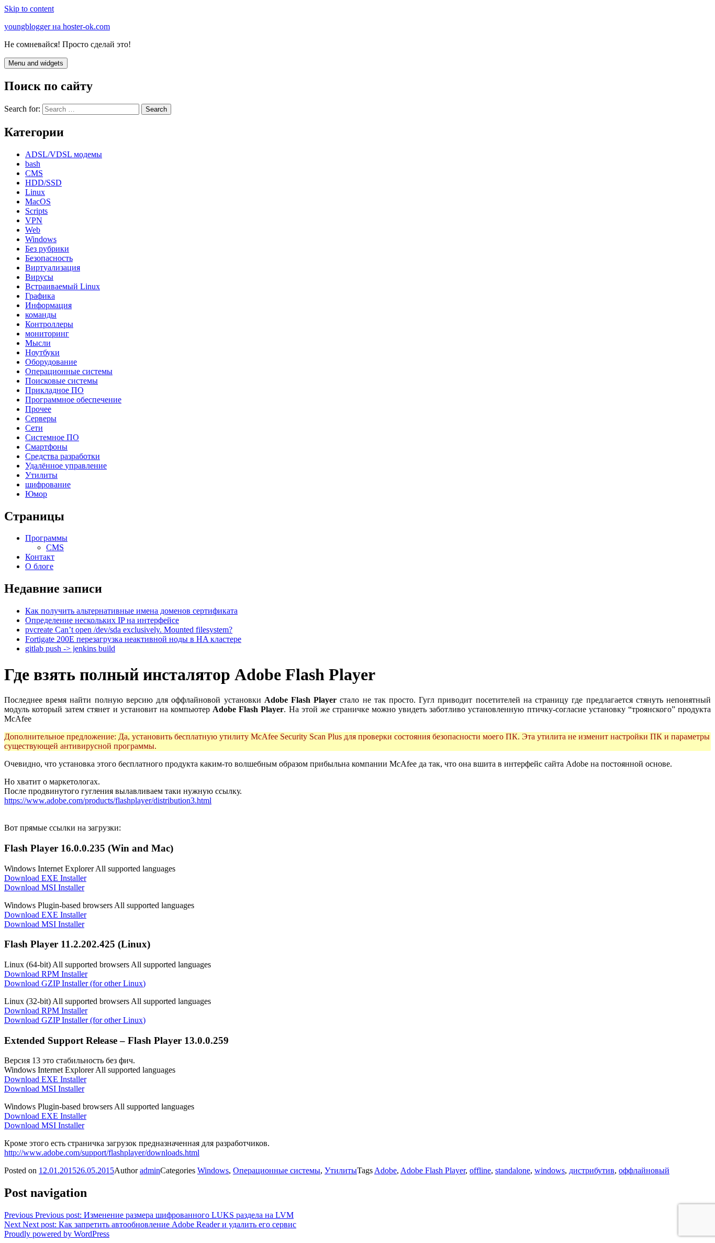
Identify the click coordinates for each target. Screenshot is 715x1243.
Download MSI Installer (44, 887)
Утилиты (41, 475)
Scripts (36, 210)
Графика (40, 295)
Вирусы (39, 276)
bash (32, 163)
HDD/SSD (43, 182)
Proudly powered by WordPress (56, 1233)
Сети (34, 427)
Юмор (36, 493)
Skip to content (29, 8)
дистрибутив (592, 1170)
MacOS (38, 201)
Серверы (41, 418)
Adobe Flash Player (432, 1170)
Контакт (39, 556)
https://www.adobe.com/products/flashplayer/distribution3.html (107, 800)
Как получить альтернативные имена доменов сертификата (131, 610)
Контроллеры (49, 324)
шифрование (48, 484)
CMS (34, 173)
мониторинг (47, 333)
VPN (33, 220)
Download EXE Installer (45, 878)
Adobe (385, 1170)
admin (150, 1170)
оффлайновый (644, 1170)
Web (32, 229)
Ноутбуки (42, 352)
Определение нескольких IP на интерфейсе (102, 620)
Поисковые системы (61, 380)
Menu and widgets (35, 63)
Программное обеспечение (73, 399)
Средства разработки (62, 456)
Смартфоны (46, 446)
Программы (46, 537)
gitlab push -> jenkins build (70, 648)
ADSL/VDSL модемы (63, 154)
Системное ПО (52, 437)
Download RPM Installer (45, 973)
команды (41, 314)
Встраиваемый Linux (62, 286)
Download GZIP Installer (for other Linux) (75, 983)
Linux (35, 192)
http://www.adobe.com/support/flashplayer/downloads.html (101, 1152)
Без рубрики (47, 248)
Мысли (38, 343)
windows (549, 1170)
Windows (41, 239)
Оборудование (51, 361)
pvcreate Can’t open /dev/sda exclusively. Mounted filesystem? (128, 629)
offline (480, 1170)
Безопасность (49, 258)
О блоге (39, 566)
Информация (48, 305)
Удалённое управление (66, 465)
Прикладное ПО (54, 390)
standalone (512, 1170)
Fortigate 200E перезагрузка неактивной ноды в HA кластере (133, 639)
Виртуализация (52, 267)
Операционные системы (69, 371)
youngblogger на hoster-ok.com (57, 26)
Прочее (38, 409)
